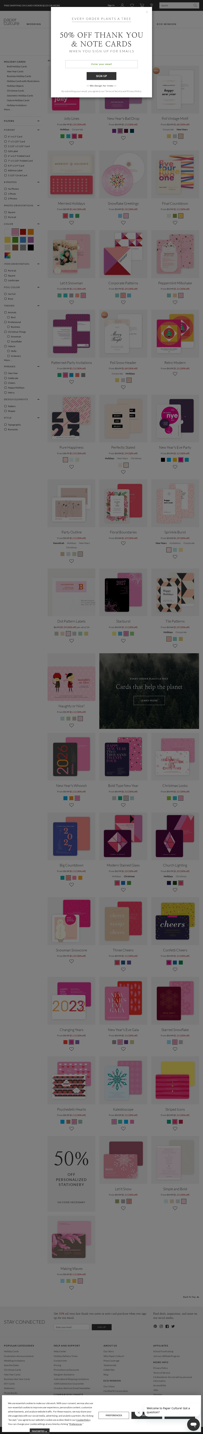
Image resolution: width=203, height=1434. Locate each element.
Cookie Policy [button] (83, 1419)
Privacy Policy (134, 91)
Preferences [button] (75, 1424)
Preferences (114, 1415)
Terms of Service (113, 91)
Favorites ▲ (39, 1431)
